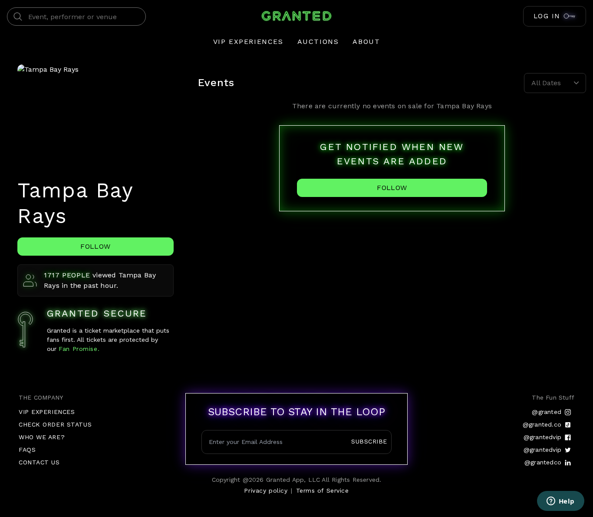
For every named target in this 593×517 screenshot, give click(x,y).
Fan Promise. (77, 348)
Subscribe (369, 441)
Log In (547, 16)
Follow (95, 246)
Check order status (55, 424)
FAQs (27, 449)
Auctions (318, 41)
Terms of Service (322, 490)
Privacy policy (265, 490)
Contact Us (39, 462)
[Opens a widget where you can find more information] (560, 502)
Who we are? (42, 437)
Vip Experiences (248, 41)
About (366, 41)
